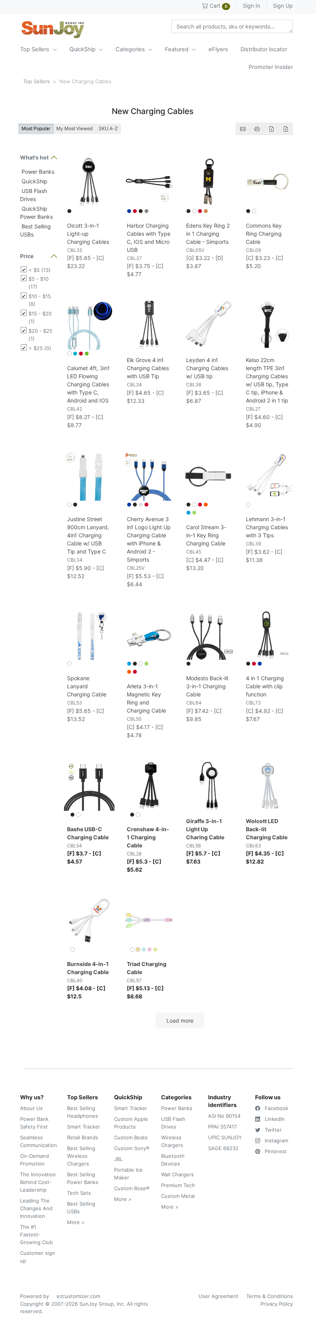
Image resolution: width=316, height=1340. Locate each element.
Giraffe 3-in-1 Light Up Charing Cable (205, 829)
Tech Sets (79, 1193)
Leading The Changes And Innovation (36, 1208)
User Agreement (218, 1296)
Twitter (272, 1130)
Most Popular (36, 128)
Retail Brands (82, 1137)
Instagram (275, 1140)
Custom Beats (131, 1137)
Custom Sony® (132, 1148)
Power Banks (37, 171)
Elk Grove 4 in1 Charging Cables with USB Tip (148, 368)
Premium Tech (178, 1185)
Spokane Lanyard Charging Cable (86, 686)
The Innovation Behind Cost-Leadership (38, 1182)
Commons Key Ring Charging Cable (264, 233)
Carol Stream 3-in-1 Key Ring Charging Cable (206, 535)
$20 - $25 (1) (40, 335)
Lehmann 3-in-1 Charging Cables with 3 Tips (267, 527)
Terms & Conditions (269, 1296)
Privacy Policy (277, 1304)
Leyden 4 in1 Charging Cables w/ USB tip (207, 368)
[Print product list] (257, 128)
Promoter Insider (271, 67)
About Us (31, 1108)
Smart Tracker (83, 1127)
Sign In (251, 5)
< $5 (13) (39, 270)
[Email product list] (242, 128)
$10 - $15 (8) (40, 300)
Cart (217, 5)
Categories (131, 49)
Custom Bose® (132, 1188)
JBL (118, 1159)
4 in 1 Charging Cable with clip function (265, 686)
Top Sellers (35, 49)
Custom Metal (178, 1196)
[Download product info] (285, 128)
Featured (177, 49)
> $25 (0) (40, 348)
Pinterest (275, 1151)
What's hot (34, 157)
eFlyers (218, 49)
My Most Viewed (74, 128)
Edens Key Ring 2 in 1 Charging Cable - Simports (208, 233)
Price (27, 256)
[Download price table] (271, 128)
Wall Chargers (177, 1174)
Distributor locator (263, 49)
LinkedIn (274, 1119)
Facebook (275, 1108)
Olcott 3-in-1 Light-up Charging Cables (88, 233)
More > (76, 1222)
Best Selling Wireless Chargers (81, 1156)
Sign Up (283, 5)
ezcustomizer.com (78, 1296)
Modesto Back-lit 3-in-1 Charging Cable (207, 686)
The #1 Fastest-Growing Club (36, 1234)
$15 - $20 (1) (40, 317)
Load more (180, 1020)
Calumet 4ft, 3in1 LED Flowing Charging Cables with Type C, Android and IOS (88, 384)
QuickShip (83, 49)
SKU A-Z (108, 128)
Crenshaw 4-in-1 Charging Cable (148, 837)
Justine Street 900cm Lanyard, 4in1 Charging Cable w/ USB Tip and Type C (88, 535)
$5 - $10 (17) (39, 283)
